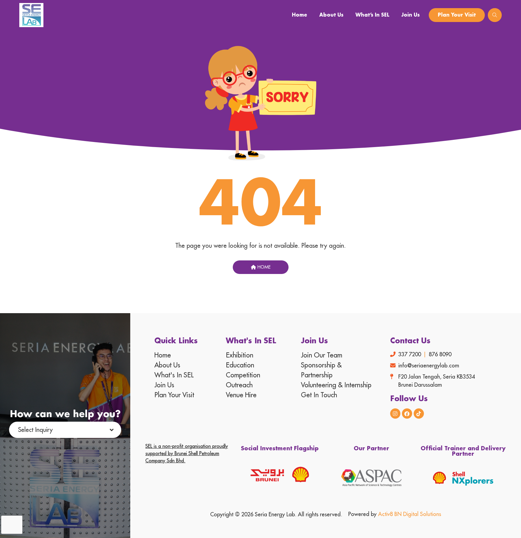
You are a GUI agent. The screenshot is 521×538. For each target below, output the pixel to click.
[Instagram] (395, 413)
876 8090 (440, 354)
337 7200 (409, 354)
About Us (331, 15)
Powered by (394, 514)
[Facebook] (407, 413)
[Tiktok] (419, 413)
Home (299, 15)
